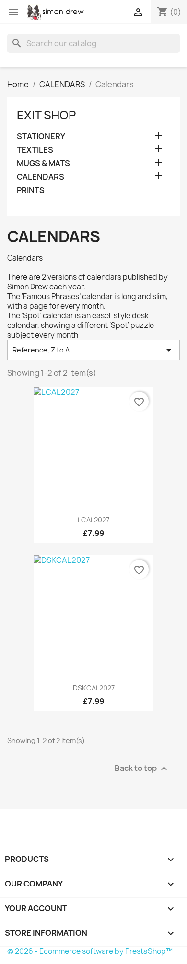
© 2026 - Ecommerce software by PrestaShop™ (90, 951)
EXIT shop (46, 115)
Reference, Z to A (93, 350)
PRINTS (31, 190)
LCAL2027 (93, 519)
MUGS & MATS (43, 163)
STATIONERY (41, 136)
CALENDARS (40, 177)
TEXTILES (35, 150)
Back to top (142, 768)
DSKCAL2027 (94, 687)
